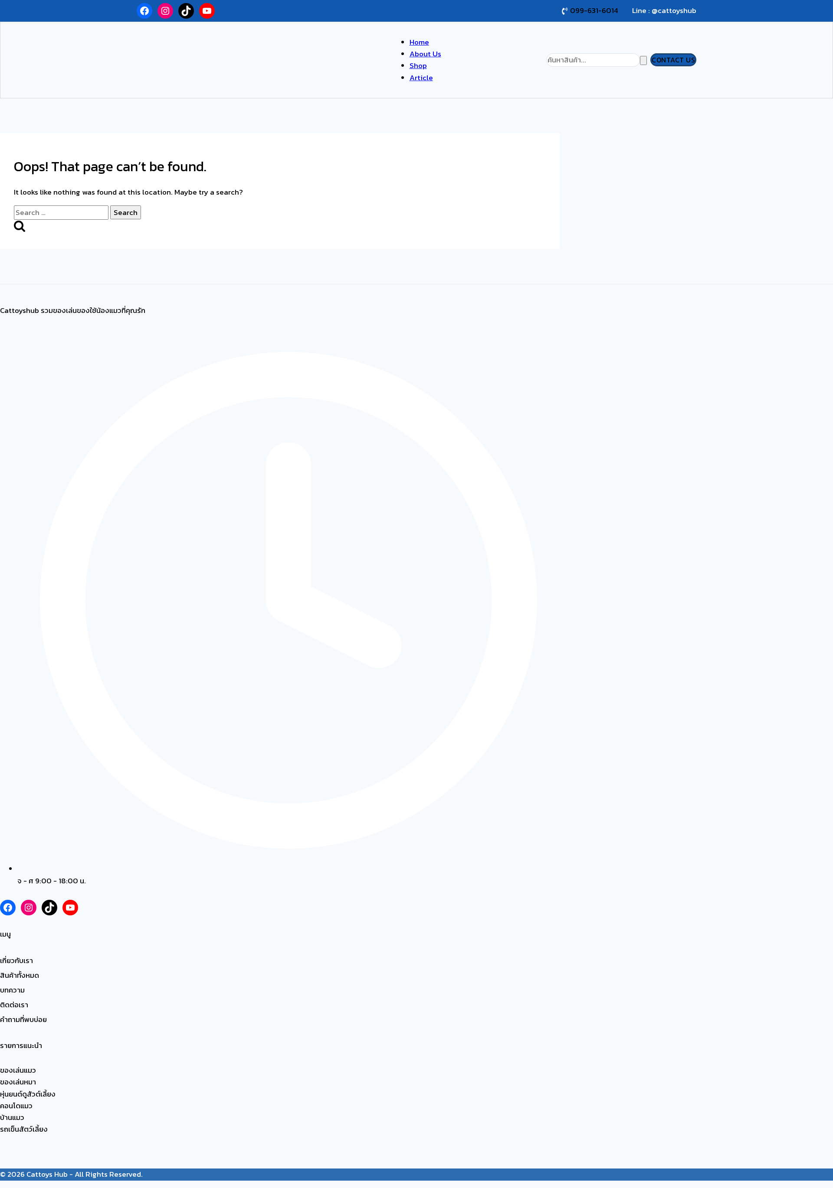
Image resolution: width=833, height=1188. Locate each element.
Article (421, 77)
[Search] (643, 60)
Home (419, 42)
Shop (418, 65)
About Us (425, 53)
